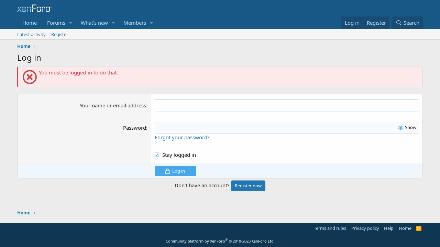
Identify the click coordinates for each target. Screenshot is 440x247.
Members (134, 22)
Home (29, 22)
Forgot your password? (182, 137)
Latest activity (31, 34)
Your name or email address (113, 105)
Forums (56, 22)
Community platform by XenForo (220, 241)
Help (389, 228)
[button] (71, 22)
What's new (94, 22)
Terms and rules (330, 228)
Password (134, 127)
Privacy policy (365, 228)
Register (59, 34)
